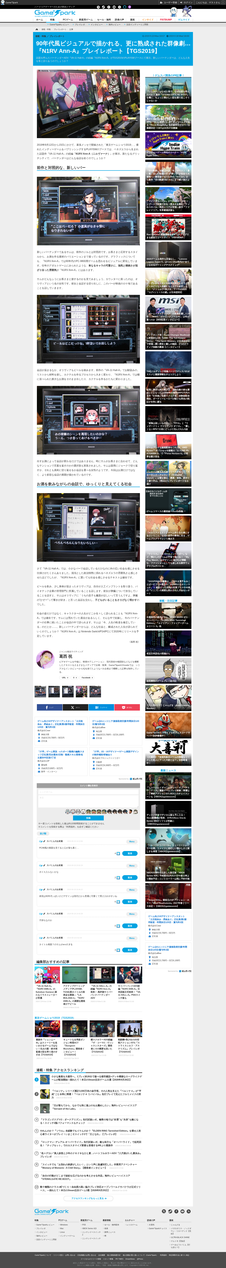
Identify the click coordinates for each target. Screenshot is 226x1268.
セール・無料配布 (111, 1225)
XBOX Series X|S (89, 1228)
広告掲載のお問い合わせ (86, 1255)
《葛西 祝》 (134, 642)
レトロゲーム (132, 1225)
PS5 (84, 1225)
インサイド (148, 20)
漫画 (132, 20)
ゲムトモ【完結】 (178, 1241)
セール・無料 (104, 20)
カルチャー (130, 1220)
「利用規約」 (70, 826)
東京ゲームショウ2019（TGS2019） (55, 1018)
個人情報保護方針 (114, 1255)
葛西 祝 (65, 656)
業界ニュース (109, 1232)
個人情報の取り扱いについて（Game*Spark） (140, 1255)
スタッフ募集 (108, 1259)
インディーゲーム (67, 1236)
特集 (52, 20)
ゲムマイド (184, 20)
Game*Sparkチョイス (158, 1228)
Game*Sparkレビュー (59, 24)
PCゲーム (68, 20)
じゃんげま (175, 1225)
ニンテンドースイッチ (91, 1238)
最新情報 (107, 1220)
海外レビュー (115, 24)
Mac (62, 1228)
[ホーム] (37, 29)
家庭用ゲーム (86, 20)
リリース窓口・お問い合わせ (64, 1255)
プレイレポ (80, 24)
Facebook (86, 678)
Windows (64, 1225)
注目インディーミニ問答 (137, 24)
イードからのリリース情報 (91, 1259)
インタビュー (97, 24)
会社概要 (101, 1255)
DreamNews (130, 1259)
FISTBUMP (166, 20)
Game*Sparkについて (43, 1255)
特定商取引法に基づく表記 (179, 1255)
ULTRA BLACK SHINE (180, 1237)
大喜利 (151, 1225)
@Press (140, 1259)
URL (64, 678)
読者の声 (119, 20)
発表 (106, 1228)
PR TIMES (119, 1259)
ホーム (39, 20)
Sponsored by (124, 779)
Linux (62, 1232)
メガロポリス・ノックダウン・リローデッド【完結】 (181, 1231)
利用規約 (163, 1255)
